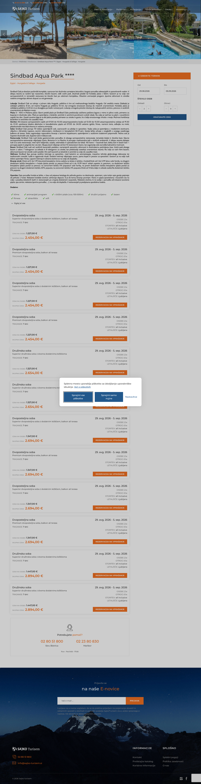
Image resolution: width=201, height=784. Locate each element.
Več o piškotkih (82, 387)
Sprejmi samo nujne (109, 397)
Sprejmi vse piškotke (78, 397)
